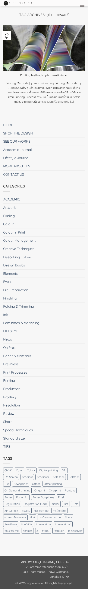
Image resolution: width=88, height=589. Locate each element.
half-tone (59, 477)
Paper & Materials (17, 356)
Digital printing (48, 470)
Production (11, 389)
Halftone (74, 477)
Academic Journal (17, 150)
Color (19, 470)
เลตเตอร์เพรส (75, 530)
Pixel (61, 497)
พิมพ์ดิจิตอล (10, 524)
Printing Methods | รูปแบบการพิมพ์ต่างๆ (44, 75)
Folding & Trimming (18, 306)
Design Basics (14, 265)
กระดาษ (26, 510)
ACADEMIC (11, 199)
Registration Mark (35, 504)
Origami (39, 490)
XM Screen (11, 510)
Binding (9, 216)
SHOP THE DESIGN (18, 133)
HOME (8, 125)
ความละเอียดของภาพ (15, 517)
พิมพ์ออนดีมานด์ (63, 524)
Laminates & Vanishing (21, 323)
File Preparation (15, 290)
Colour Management (19, 240)
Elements (10, 273)
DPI (64, 470)
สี (37, 530)
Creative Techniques (18, 249)
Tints (75, 504)
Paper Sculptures (43, 497)
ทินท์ (32, 517)
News (7, 339)
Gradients (43, 477)
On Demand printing (17, 490)
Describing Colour (17, 257)
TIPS (6, 446)
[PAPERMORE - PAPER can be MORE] (30, 3)
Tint (65, 504)
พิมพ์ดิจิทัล (26, 524)
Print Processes (15, 372)
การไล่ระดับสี (59, 510)
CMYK (8, 470)
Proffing (9, 397)
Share (7, 421)
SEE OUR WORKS (16, 141)
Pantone (70, 490)
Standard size (14, 438)
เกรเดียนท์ (59, 530)
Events (8, 281)
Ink (5, 315)
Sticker (55, 504)
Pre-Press (11, 364)
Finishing (10, 298)
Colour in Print (14, 232)
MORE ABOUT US (16, 166)
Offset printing (53, 483)
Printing (9, 380)
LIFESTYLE (11, 331)
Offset (36, 483)
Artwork (9, 207)
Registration (12, 504)
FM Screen (11, 477)
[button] (82, 5)
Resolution (11, 405)
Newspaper (20, 483)
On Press (10, 347)
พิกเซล (68, 517)
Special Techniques (18, 430)
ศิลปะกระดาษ (11, 530)
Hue (6, 483)
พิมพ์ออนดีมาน (43, 524)
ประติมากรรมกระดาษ (50, 517)
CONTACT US (13, 174)
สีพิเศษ (46, 530)
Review (8, 413)
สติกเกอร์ (27, 530)
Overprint (55, 490)
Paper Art (22, 497)
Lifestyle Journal (16, 158)
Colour (8, 224)
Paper (8, 497)
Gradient (27, 477)
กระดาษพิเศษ (41, 510)
